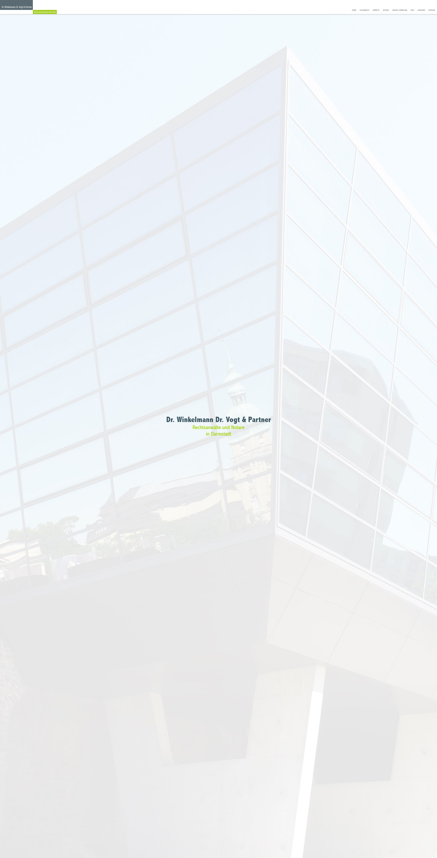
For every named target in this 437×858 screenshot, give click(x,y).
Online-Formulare (399, 10)
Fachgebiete (364, 10)
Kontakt (431, 10)
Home (354, 10)
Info (412, 10)
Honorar (421, 10)
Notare (386, 10)
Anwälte (376, 10)
